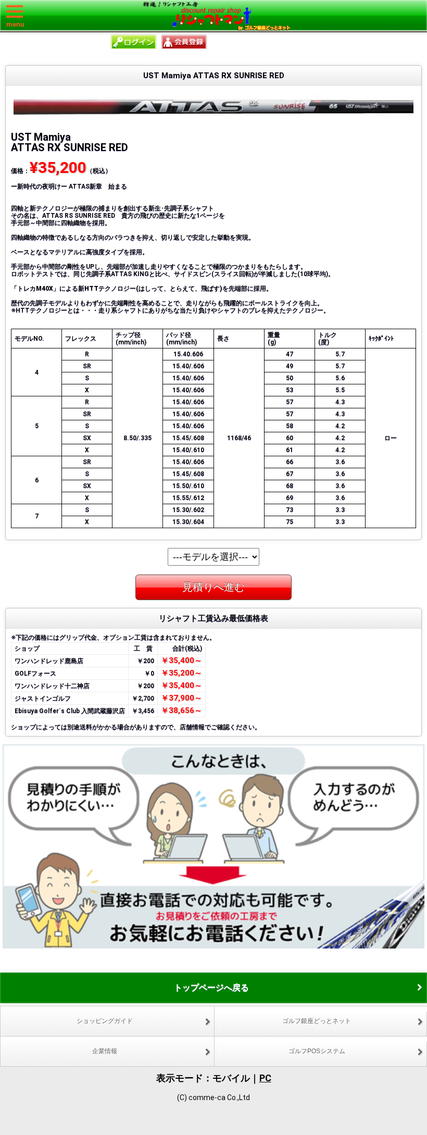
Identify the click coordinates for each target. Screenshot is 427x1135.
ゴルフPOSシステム (316, 1051)
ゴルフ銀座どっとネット (316, 1021)
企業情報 (104, 1051)
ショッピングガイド (105, 1021)
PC (265, 1077)
